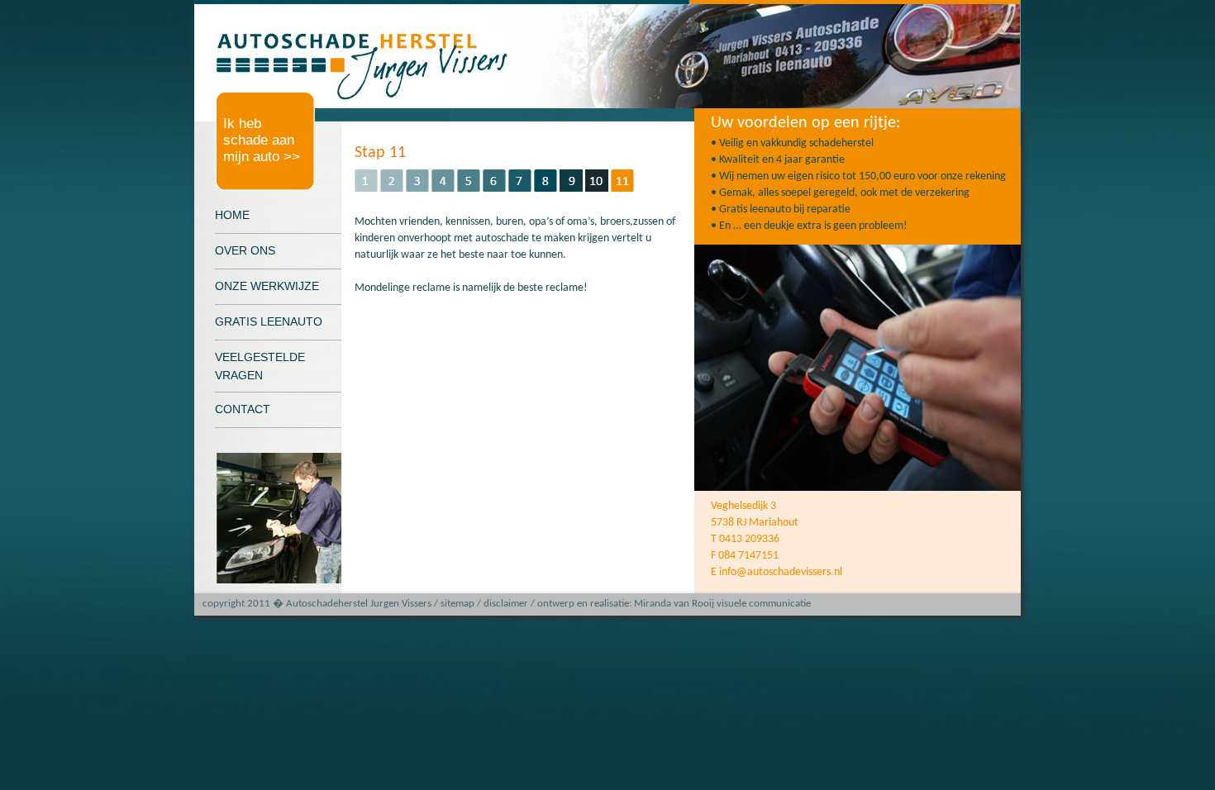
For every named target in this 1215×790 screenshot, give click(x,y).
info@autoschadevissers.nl (780, 572)
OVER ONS (245, 250)
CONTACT (242, 409)
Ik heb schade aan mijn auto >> (261, 140)
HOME (232, 214)
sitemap (457, 603)
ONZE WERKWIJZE (267, 286)
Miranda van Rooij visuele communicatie (722, 603)
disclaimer (506, 603)
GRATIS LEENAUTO (268, 321)
